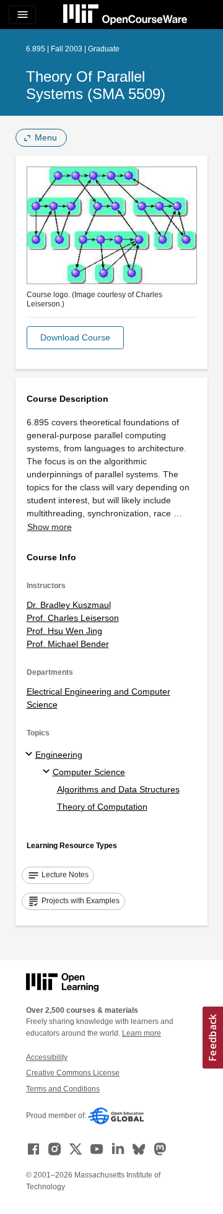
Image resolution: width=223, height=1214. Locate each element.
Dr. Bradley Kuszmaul (69, 605)
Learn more (141, 1033)
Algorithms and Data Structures (118, 789)
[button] (75, 337)
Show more (49, 527)
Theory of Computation (102, 807)
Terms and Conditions (63, 1089)
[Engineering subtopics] (30, 755)
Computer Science (89, 772)
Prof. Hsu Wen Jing (64, 631)
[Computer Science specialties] (48, 772)
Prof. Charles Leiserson (73, 618)
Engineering (58, 755)
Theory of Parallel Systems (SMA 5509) (95, 85)
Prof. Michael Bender (68, 644)
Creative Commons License (73, 1073)
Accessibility (47, 1057)
